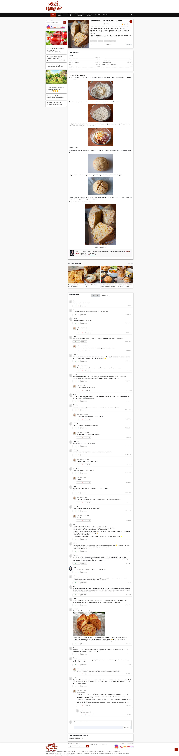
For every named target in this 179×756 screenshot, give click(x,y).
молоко (71, 69)
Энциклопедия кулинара (79, 14)
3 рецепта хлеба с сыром (76, 738)
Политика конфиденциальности (99, 744)
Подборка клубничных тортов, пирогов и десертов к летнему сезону (56, 58)
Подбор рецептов (60, 14)
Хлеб (100, 41)
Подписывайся (58, 27)
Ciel (74, 524)
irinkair (75, 374)
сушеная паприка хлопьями (108, 64)
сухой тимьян (73, 66)
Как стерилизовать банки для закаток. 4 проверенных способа (55, 50)
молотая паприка (106, 60)
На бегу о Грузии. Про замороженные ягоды (54, 103)
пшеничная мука (73, 57)
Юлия (85, 497)
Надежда (86, 432)
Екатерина (86, 477)
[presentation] (129, 263)
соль (102, 57)
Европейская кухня (110, 41)
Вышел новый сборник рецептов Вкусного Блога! (55, 96)
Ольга (85, 669)
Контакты (106, 14)
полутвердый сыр (106, 62)
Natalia (85, 327)
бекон (70, 64)
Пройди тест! (70, 14)
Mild (78, 327)
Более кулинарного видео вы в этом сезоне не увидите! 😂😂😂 (55, 89)
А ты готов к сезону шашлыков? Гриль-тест (55, 65)
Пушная (86, 346)
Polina (85, 690)
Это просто (92, 255)
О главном (98, 14)
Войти (130, 14)
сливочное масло (74, 62)
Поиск (53, 14)
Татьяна (86, 414)
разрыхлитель (73, 60)
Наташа (86, 365)
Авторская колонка (90, 14)
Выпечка (93, 41)
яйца (102, 66)
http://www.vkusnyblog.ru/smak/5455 (110, 499)
